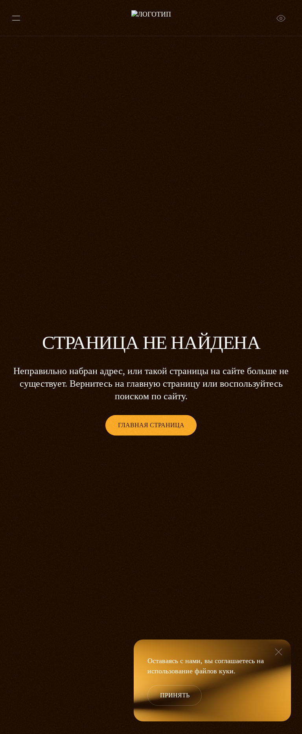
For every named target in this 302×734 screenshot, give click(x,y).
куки (226, 671)
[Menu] (16, 18)
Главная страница (151, 425)
